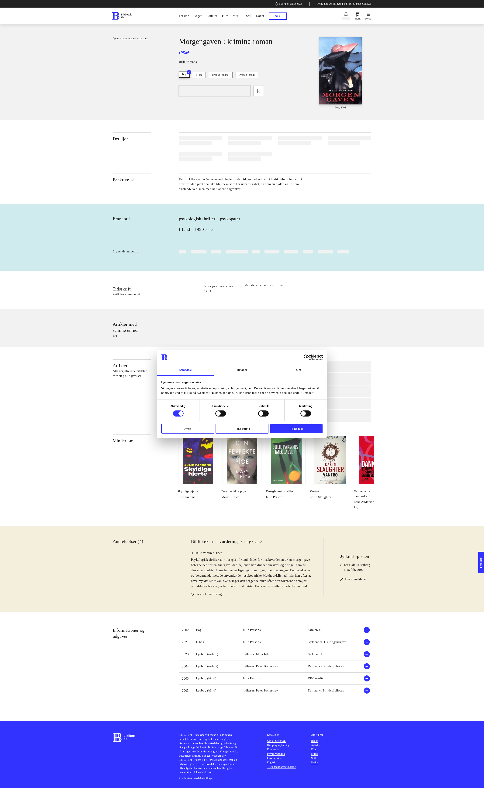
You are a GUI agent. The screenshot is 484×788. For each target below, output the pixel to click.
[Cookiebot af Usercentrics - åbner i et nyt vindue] (306, 357)
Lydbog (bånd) (247, 74)
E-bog (199, 74)
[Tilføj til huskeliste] (258, 91)
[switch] (220, 413)
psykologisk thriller (197, 218)
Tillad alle (296, 428)
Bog (184, 74)
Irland (184, 229)
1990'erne (204, 229)
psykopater (230, 218)
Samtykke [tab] (185, 369)
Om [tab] (298, 369)
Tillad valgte (242, 428)
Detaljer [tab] (242, 369)
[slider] (340, 73)
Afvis (187, 428)
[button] (275, 630)
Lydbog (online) (220, 74)
